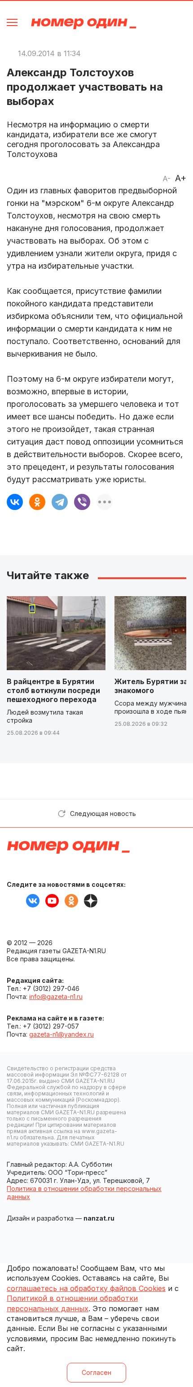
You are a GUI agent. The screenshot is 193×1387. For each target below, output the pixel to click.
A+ (180, 178)
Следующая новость (103, 813)
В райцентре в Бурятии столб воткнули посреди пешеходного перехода (53, 690)
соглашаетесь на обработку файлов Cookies (86, 1288)
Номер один (83, 23)
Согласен (96, 1372)
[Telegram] (60, 502)
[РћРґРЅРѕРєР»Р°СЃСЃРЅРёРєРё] (37, 502)
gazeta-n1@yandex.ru (61, 1034)
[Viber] (82, 502)
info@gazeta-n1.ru (56, 996)
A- (166, 178)
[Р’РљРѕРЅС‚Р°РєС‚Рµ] (15, 502)
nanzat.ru (98, 1218)
